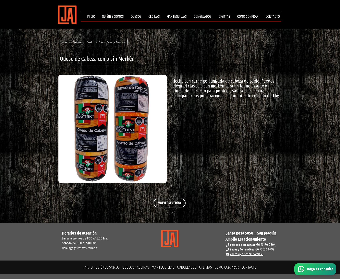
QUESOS (136, 16)
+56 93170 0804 (265, 245)
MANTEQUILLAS (177, 16)
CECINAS (154, 16)
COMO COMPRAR (248, 16)
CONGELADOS (203, 16)
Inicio (64, 42)
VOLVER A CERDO (169, 203)
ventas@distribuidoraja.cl (246, 254)
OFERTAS (224, 16)
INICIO (91, 16)
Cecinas (76, 42)
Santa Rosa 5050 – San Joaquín (250, 233)
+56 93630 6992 (264, 249)
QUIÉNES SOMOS (113, 16)
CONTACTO (272, 16)
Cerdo (90, 42)
